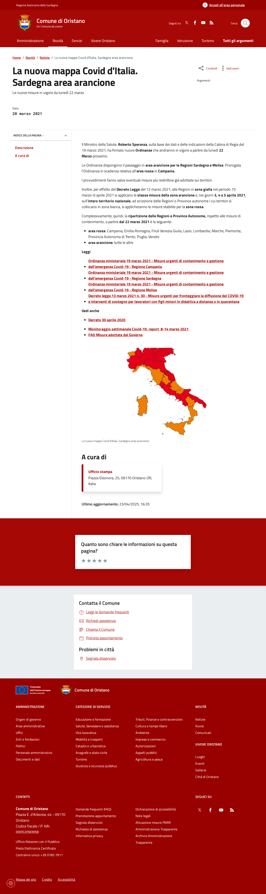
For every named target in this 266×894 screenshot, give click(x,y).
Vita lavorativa (86, 732)
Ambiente (142, 732)
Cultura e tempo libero (151, 726)
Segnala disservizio (89, 822)
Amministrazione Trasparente (156, 829)
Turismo (208, 40)
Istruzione (185, 40)
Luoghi (200, 756)
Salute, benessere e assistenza (97, 726)
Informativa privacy (89, 835)
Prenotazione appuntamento (96, 815)
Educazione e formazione (93, 719)
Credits (47, 879)
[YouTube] (201, 23)
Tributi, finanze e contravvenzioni (159, 719)
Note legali (143, 815)
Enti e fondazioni (27, 739)
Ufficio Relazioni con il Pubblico (37, 841)
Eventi (199, 763)
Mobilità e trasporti (89, 739)
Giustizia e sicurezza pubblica (96, 765)
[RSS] (210, 23)
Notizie (45, 57)
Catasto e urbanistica (91, 745)
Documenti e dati (28, 759)
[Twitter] (185, 23)
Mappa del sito (26, 879)
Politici (20, 745)
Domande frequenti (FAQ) (93, 809)
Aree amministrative (30, 726)
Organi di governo (28, 719)
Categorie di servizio (93, 706)
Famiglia (161, 40)
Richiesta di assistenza (92, 829)
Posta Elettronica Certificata (36, 848)
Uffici (19, 732)
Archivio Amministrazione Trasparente (153, 839)
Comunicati (203, 732)
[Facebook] (193, 23)
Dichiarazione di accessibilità (155, 809)
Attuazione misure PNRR (153, 822)
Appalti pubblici (146, 752)
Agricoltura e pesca (149, 759)
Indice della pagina (27, 135)
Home (16, 57)
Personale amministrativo (34, 752)
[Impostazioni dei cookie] (11, 883)
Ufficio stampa (100, 471)
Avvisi (199, 726)
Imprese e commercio (150, 739)
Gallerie (200, 770)
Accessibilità (66, 879)
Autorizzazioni (145, 745)
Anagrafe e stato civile (91, 752)
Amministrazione (30, 706)
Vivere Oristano (208, 744)
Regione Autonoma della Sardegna (37, 5)
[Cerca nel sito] (245, 23)
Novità (30, 57)
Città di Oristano (207, 776)
